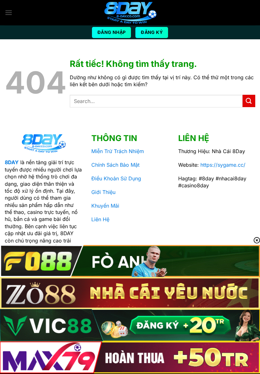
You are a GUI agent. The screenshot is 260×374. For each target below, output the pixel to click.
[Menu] (8, 12)
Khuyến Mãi (105, 206)
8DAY (12, 162)
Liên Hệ (100, 219)
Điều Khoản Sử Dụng (116, 178)
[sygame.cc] (130, 12)
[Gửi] (249, 101)
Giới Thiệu (103, 192)
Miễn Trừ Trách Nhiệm (117, 151)
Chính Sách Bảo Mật (115, 165)
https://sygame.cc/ (222, 165)
